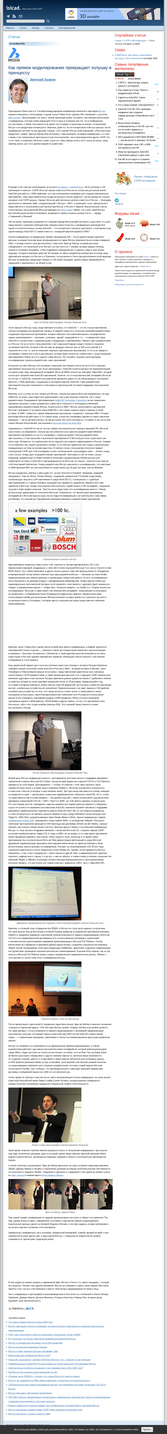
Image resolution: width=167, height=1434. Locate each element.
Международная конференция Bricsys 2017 (29, 1355)
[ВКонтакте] (27, 1308)
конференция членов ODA (21, 820)
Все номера (120, 193)
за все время (134, 78)
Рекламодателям (67, 28)
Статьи (23, 28)
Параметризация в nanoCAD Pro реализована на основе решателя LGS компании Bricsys (52, 1364)
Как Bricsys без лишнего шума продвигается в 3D (32, 1372)
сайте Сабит (66, 210)
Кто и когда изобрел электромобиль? (136, 105)
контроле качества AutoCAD (66, 423)
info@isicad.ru (145, 266)
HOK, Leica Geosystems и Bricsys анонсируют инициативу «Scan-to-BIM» (44, 1334)
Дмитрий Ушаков (43, 79)
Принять (147, 1429)
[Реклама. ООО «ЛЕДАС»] (112, 14)
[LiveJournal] (32, 1308)
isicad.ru (147, 257)
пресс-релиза (17, 1175)
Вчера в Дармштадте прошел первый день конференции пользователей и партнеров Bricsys (53, 1405)
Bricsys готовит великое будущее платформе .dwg (33, 1351)
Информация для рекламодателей (129, 284)
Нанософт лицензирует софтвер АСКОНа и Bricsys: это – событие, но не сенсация (49, 1359)
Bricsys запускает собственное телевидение (30, 1393)
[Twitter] (30, 1308)
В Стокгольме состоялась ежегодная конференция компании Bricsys (42, 1339)
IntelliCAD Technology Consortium (71, 400)
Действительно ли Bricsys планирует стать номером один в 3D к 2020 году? (45, 1368)
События (49, 28)
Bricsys (101, 111)
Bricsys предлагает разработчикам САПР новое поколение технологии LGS (45, 1410)
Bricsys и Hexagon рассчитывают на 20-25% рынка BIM (35, 1343)
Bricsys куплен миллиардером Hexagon (27, 1347)
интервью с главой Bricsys (71, 187)
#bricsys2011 (14, 117)
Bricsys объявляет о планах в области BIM (29, 1414)
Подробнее (119, 280)
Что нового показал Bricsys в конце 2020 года (30, 1322)
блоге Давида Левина (52, 1175)
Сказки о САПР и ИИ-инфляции (130, 40)
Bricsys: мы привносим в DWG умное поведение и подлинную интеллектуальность (49, 1380)
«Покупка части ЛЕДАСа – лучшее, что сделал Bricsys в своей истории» (44, 1376)
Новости (10, 28)
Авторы (35, 28)
